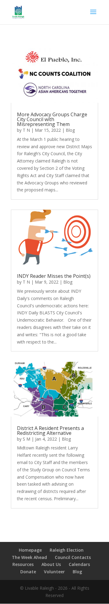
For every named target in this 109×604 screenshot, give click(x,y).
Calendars (79, 564)
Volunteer (54, 571)
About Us (51, 564)
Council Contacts (73, 557)
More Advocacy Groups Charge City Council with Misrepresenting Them (52, 119)
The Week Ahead (29, 557)
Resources (23, 564)
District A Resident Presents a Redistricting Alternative (50, 430)
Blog (70, 130)
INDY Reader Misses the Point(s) (54, 276)
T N (26, 130)
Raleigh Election (67, 550)
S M (26, 439)
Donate (28, 571)
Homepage (30, 550)
